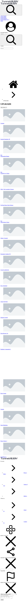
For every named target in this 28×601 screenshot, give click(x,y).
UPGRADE (6, 100)
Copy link (3, 570)
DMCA (25, 496)
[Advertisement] (14, 64)
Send (2, 599)
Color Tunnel (3, 16)
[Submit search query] (11, 40)
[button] (11, 10)
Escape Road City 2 (5, 19)
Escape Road (3, 17)
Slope (2, 20)
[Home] (13, 89)
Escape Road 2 (4, 18)
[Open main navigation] (1, 2)
